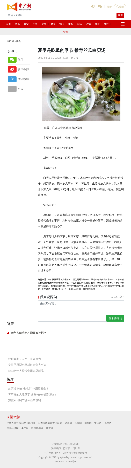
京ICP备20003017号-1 (65, 461)
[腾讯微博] (19, 79)
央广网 (24, 428)
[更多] (19, 89)
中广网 (10, 41)
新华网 (88, 422)
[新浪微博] (19, 69)
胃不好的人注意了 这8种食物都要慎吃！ (32, 394)
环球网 (49, 428)
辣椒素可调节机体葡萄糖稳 (24, 400)
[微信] (19, 59)
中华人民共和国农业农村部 (21, 422)
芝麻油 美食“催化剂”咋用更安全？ (28, 388)
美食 (18, 41)
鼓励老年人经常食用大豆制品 (26, 370)
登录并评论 (115, 318)
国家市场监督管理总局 (50, 422)
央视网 (68, 422)
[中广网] (19, 6)
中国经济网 (13, 428)
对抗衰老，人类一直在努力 (24, 359)
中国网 (97, 422)
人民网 (78, 422)
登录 (121, 6)
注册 (109, 6)
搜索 (120, 15)
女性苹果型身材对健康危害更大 (27, 364)
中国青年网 (37, 428)
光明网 (107, 422)
